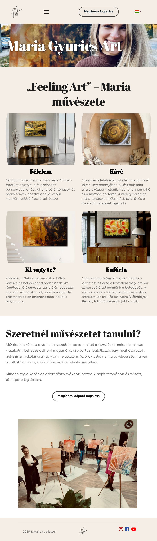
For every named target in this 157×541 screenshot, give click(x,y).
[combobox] (138, 11)
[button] (46, 11)
